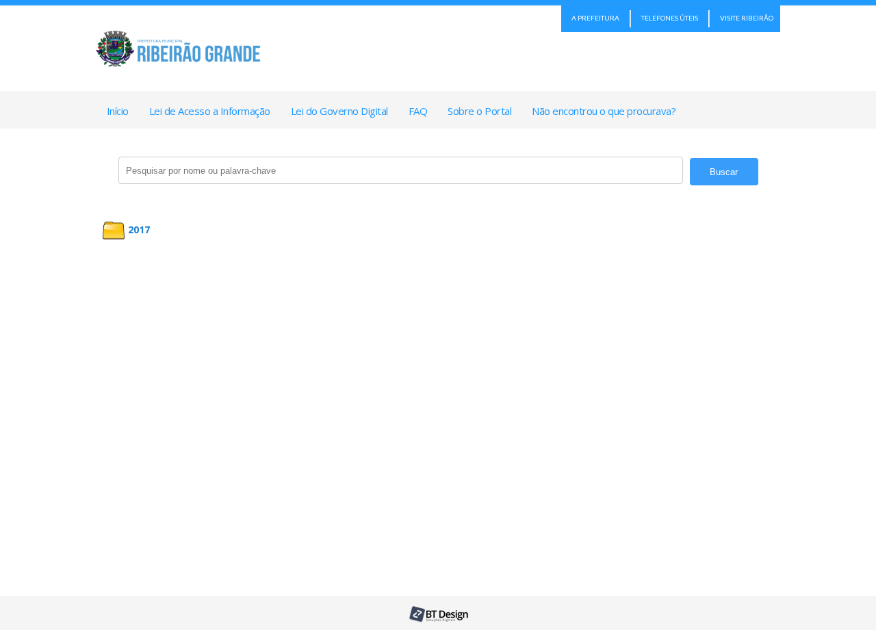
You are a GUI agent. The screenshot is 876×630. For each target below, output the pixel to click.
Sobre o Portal (479, 111)
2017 (139, 229)
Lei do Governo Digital (339, 111)
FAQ (418, 111)
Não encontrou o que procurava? (603, 111)
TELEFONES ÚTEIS (669, 18)
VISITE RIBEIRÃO (746, 18)
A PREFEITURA (595, 18)
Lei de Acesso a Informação (209, 111)
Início (118, 111)
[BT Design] (438, 618)
